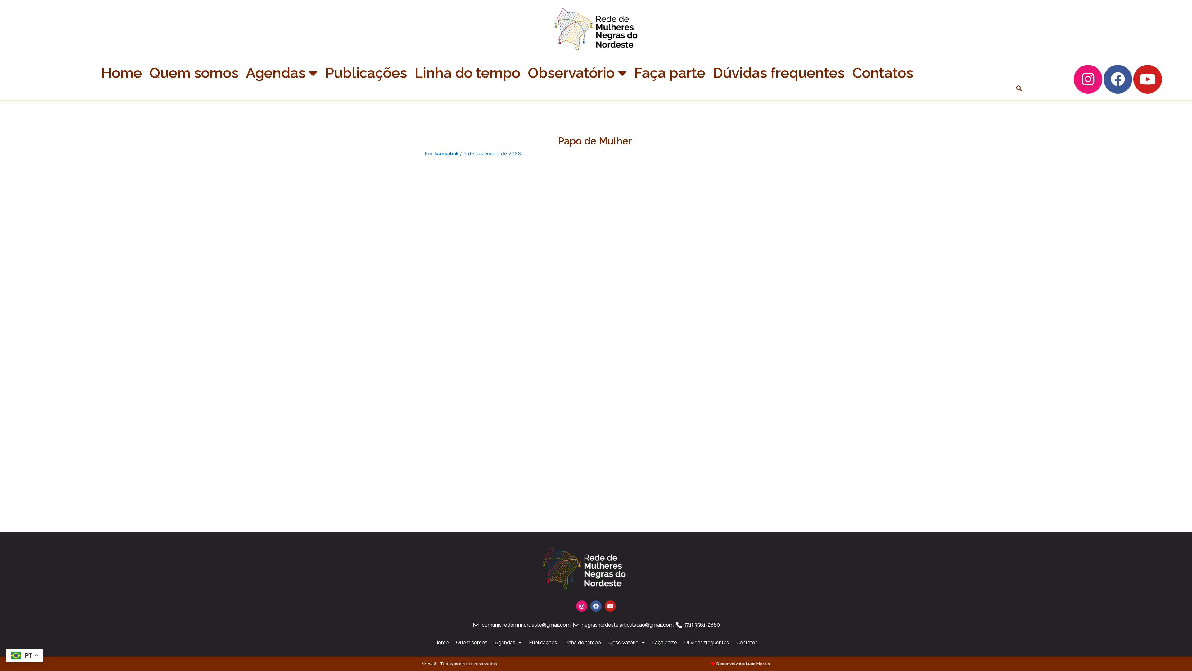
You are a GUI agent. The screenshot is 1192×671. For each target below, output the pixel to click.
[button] (1019, 89)
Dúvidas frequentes (779, 73)
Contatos (882, 73)
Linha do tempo (467, 73)
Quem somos (193, 73)
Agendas (275, 73)
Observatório (571, 73)
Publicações (366, 73)
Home (121, 73)
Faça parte (669, 73)
